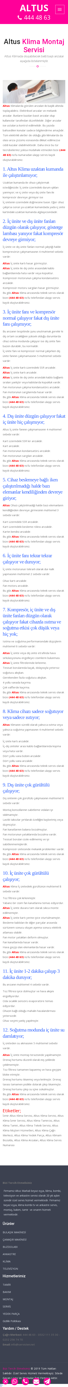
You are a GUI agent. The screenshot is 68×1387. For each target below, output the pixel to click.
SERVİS (7, 1306)
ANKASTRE (9, 1254)
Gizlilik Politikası (12, 1321)
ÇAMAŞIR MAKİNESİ (14, 1239)
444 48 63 (37, 17)
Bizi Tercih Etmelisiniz (16, 1368)
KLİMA (7, 1261)
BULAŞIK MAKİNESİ (14, 1232)
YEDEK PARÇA (11, 1314)
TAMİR (7, 1284)
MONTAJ (8, 1299)
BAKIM (7, 1292)
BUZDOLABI (10, 1247)
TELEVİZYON (10, 1268)
